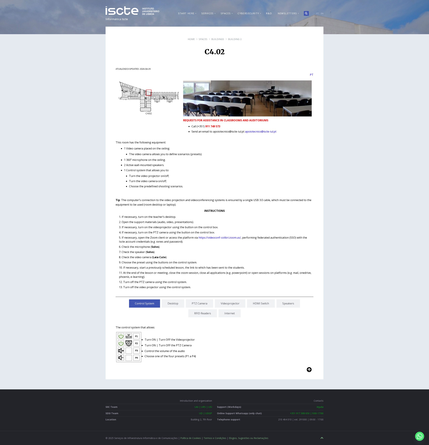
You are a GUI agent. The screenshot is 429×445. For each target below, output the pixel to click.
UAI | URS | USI (203, 406)
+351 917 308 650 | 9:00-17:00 (306, 413)
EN (322, 13)
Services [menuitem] (207, 13)
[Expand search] (306, 13)
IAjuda (320, 406)
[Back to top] (321, 438)
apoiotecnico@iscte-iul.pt (260, 131)
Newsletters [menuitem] (287, 13)
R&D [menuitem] (269, 13)
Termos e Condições (215, 438)
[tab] (144, 303)
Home (191, 39)
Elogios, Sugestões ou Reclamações (248, 438)
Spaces (203, 39)
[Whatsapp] (419, 436)
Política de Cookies (190, 438)
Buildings (217, 39)
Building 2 (234, 39)
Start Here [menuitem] (186, 13)
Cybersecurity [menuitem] (248, 13)
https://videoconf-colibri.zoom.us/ (220, 237)
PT (317, 13)
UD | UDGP (205, 413)
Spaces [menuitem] (226, 13)
